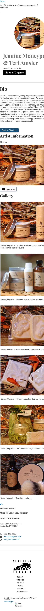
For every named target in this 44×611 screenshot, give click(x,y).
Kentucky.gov (8, 602)
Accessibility (22, 591)
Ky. (2, 1)
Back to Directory (9, 130)
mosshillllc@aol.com (12, 537)
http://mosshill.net (11, 539)
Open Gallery (10, 190)
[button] (0, 504)
